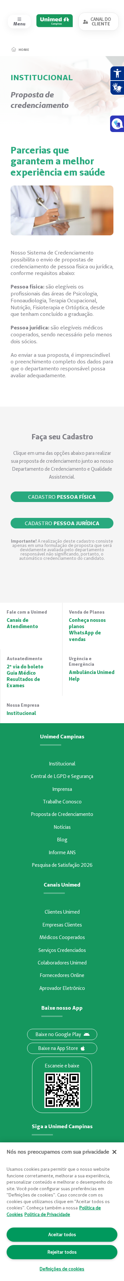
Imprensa (62, 789)
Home (24, 49)
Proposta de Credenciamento (62, 814)
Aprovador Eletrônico (62, 988)
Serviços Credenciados (62, 950)
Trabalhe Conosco (62, 802)
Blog (62, 840)
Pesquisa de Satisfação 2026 (62, 865)
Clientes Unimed (62, 912)
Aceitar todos (62, 1234)
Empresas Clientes (62, 925)
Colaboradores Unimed (62, 963)
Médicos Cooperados (62, 937)
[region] (62, 1211)
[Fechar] (114, 1152)
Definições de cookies (62, 1268)
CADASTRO (62, 496)
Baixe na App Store (58, 1048)
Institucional (62, 764)
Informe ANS (62, 853)
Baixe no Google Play (58, 1034)
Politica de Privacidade (47, 1214)
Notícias (62, 827)
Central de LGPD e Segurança (62, 776)
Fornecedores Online (62, 975)
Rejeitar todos (62, 1252)
